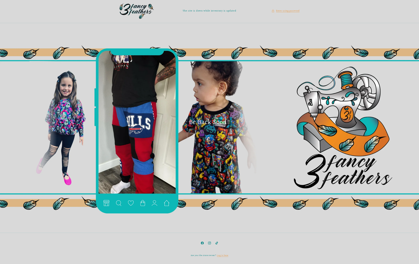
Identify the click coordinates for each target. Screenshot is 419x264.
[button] (286, 11)
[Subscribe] (228, 134)
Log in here (222, 255)
